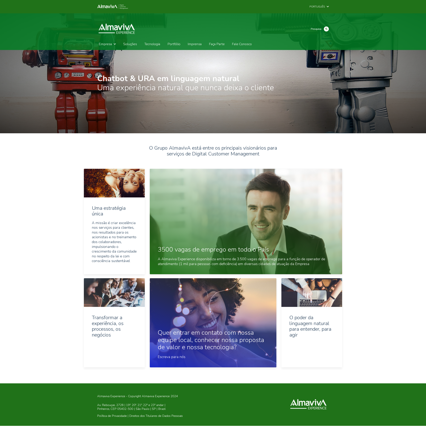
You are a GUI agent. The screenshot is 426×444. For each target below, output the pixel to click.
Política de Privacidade (112, 416)
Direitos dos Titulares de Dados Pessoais (156, 416)
